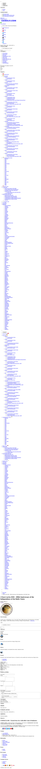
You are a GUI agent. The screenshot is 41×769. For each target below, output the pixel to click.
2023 (5, 161)
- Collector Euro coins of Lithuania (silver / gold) (15, 384)
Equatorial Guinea (8, 246)
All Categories (5, 53)
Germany (6, 251)
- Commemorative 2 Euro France (12, 361)
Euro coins (4, 55)
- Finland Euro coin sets (11, 358)
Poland (6, 294)
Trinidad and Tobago (8, 314)
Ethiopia (6, 508)
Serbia (6, 299)
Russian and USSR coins (7, 59)
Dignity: (1, 685)
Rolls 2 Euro (5, 57)
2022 (5, 162)
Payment (4, 3)
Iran (5, 263)
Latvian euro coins (8, 191)
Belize (6, 220)
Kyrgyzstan (7, 269)
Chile (6, 233)
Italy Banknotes (7, 265)
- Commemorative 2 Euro (11, 337)
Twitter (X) (4, 43)
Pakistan (6, 291)
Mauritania (6, 279)
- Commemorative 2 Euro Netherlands (13, 395)
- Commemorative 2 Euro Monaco (12, 392)
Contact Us (4, 761)
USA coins (4, 202)
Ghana (6, 252)
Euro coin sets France (10, 103)
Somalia (6, 302)
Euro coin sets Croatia (10, 88)
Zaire (5, 327)
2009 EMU (7, 179)
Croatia (6, 86)
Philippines (6, 293)
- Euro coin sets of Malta (11, 390)
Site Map (4, 763)
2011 (5, 176)
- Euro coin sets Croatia (11, 347)
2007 (5, 181)
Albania (6, 208)
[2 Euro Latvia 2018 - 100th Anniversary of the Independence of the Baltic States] (6, 615)
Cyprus (6, 89)
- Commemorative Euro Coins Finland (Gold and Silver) (16, 359)
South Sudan (7, 306)
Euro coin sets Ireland (10, 112)
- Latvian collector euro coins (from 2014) (14, 451)
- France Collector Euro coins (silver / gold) (14, 363)
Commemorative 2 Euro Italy (12, 114)
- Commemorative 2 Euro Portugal (12, 398)
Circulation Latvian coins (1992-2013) (11, 190)
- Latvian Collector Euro (11, 379)
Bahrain (6, 217)
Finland (6, 96)
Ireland (6, 110)
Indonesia (6, 262)
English (7, 14)
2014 (5, 172)
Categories (4, 332)
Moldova (6, 281)
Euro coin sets (9, 78)
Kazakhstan (7, 267)
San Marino (7, 140)
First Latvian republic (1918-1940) (10, 188)
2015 (5, 170)
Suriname (6, 567)
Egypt (6, 245)
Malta (6, 129)
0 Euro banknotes (8, 205)
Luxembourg (7, 126)
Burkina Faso (7, 227)
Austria (6, 79)
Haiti (5, 257)
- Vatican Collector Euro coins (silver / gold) (14, 415)
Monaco (6, 132)
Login (4, 10)
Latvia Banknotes (8, 271)
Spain (6, 150)
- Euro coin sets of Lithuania (11, 382)
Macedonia (6, 275)
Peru (5, 292)
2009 (5, 178)
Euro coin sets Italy (10, 115)
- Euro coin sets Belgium (11, 344)
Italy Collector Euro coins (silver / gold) (13, 116)
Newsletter (4, 757)
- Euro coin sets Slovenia (11, 408)
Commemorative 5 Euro (11, 98)
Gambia (6, 250)
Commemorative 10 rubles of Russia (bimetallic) (13, 198)
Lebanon (6, 272)
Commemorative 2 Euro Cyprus (12, 90)
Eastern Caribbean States (9, 243)
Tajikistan (6, 310)
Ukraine (6, 318)
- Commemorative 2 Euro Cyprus (12, 349)
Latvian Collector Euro (11, 120)
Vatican (6, 153)
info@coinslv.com (6, 27)
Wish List (4, 756)
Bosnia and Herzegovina (9, 222)
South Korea (7, 305)
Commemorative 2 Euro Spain (12, 151)
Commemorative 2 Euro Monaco (12, 133)
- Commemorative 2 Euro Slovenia (13, 407)
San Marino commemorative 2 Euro (13, 141)
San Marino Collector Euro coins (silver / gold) (15, 143)
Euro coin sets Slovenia (11, 149)
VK (3, 41)
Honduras (6, 258)
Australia (6, 214)
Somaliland (6, 303)
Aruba (6, 213)
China (6, 234)
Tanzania (6, 311)
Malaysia (6, 537)
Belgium (6, 82)
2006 (5, 442)
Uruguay (6, 321)
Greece (6, 107)
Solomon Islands (7, 301)
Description (4, 659)
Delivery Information (6, 742)
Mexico (6, 280)
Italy (5, 113)
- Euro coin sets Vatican (11, 414)
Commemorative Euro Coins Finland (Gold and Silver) (16, 100)
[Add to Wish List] (0, 628)
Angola (6, 210)
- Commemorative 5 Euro (11, 357)
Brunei (6, 225)
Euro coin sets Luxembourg (11, 128)
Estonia (6, 92)
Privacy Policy (5, 744)
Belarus (6, 479)
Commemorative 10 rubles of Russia (11, 197)
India (5, 261)
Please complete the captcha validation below (8, 693)
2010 (5, 177)
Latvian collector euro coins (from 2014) (13, 192)
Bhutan (6, 221)
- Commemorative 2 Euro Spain (12, 410)
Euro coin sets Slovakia (11, 146)
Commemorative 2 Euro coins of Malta (13, 130)
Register (4, 9)
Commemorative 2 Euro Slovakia (12, 145)
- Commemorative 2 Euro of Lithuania (13, 381)
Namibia (6, 284)
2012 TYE (6, 175)
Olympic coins (6, 201)
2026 (6, 158)
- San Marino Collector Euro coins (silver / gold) (15, 403)
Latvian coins (5, 58)
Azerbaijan (6, 215)
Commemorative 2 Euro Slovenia (12, 148)
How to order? (5, 741)
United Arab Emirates (8, 319)
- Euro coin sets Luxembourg (12, 387)
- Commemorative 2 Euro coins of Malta (13, 389)
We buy (4, 740)
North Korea (7, 289)
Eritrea (6, 247)
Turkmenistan (7, 316)
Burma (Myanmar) (8, 228)
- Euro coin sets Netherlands (11, 396)
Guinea (6, 254)
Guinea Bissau (7, 255)
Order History (5, 755)
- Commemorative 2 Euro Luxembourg (13, 386)
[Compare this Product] (1, 628)
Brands (4, 749)
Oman (6, 290)
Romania (6, 295)
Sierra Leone (7, 300)
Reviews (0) (5, 660)
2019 (5, 166)
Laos (5, 270)
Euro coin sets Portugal (11, 139)
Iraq (5, 264)
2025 (5, 159)
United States (7, 320)
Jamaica (6, 266)
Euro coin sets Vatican (10, 155)
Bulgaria (7, 85)
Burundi (6, 229)
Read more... (32, 620)
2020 (5, 165)
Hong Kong (7, 259)
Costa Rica (6, 238)
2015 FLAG (7, 171)
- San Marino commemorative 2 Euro (13, 401)
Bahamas (6, 216)
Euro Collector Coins (10, 95)
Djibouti (6, 241)
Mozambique (7, 283)
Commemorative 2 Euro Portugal (12, 138)
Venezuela (6, 323)
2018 (5, 167)
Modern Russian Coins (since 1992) (11, 196)
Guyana (6, 256)
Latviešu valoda (11, 15)
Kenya (6, 268)
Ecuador (6, 244)
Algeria (6, 209)
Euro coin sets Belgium (11, 84)
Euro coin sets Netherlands (11, 136)
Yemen (6, 325)
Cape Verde (7, 232)
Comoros (6, 235)
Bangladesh (7, 477)
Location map (5, 5)
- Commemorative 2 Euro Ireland (12, 371)
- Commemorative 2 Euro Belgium (13, 343)
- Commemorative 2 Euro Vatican (12, 413)
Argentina (6, 211)
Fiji (5, 509)
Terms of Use (5, 745)
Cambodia (6, 230)
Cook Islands (7, 237)
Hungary (6, 260)
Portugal (6, 137)
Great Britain (7, 253)
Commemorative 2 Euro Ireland (12, 111)
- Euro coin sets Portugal (11, 399)
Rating (1, 675)
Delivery (4, 4)
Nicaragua (6, 287)
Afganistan (6, 207)
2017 (5, 168)
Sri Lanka (6, 307)
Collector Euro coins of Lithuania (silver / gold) (15, 125)
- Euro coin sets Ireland (11, 372)
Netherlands (7, 394)
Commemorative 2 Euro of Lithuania (13, 122)
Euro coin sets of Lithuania (11, 123)
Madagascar (7, 276)
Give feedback (3, 699)
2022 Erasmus (7, 163)
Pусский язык (11, 16)
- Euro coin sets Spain (10, 411)
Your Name (2, 674)
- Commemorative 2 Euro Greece (12, 368)
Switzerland (7, 568)
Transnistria (7, 313)
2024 (5, 160)
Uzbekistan (6, 322)
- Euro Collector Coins (10, 354)
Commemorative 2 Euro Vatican (12, 154)
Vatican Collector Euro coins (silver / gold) (14, 156)
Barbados (6, 478)
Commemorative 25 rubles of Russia (11, 199)
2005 (5, 443)
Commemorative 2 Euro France (12, 102)
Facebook (4, 36)
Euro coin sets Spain (10, 152)
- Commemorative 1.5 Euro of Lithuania (13, 383)
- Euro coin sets (9, 338)
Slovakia (6, 144)
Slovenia (6, 147)
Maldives (6, 538)
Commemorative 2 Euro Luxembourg (13, 127)
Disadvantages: (3, 690)
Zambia (6, 328)
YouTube (4, 32)
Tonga (6, 312)
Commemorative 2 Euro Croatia (12, 87)
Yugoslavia (6, 326)
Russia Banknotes (8, 296)
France (6, 101)
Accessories (5, 61)
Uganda (6, 317)
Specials (4, 750)
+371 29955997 (3, 23)
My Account (5, 754)
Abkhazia (6, 206)
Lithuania (6, 121)
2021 (5, 164)
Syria (5, 309)
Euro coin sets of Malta (11, 131)
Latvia (6, 117)
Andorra (6, 76)
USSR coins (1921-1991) (9, 195)
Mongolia (6, 282)
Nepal (6, 285)
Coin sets (6, 459)
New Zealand (7, 286)
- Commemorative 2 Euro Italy (12, 374)
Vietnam (6, 324)
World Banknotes (5, 62)
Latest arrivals (5, 54)
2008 (5, 180)
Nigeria (6, 288)
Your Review (2, 681)
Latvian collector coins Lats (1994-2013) (11, 189)
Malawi (6, 277)
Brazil (6, 224)
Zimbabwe (6, 329)
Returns (4, 762)
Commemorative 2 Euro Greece (12, 108)
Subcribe (2, 703)
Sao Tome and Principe (9, 297)
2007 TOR (6, 441)
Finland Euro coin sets (10, 99)
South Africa (7, 304)
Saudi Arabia (7, 298)
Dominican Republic (8, 242)
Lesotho (6, 273)
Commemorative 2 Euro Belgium (12, 83)
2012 (5, 174)
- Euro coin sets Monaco (11, 393)
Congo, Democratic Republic (10, 236)
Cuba (6, 240)
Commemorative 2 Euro (7, 56)
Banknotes (4, 204)
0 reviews (2, 602)
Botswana (6, 223)
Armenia (6, 212)
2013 (5, 173)
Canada (6, 231)
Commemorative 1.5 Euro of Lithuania (13, 124)
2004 (5, 184)
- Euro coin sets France (11, 362)
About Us (4, 743)
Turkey (6, 315)
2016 (5, 169)
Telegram (4, 34)
